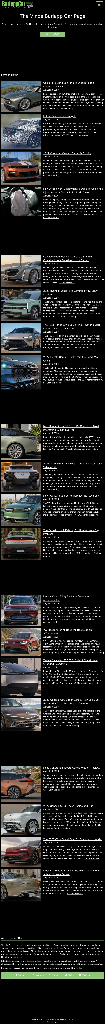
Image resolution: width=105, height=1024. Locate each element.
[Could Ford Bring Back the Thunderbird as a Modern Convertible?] (21, 96)
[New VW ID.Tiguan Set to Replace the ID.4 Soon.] (21, 510)
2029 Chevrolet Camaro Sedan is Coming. (67, 153)
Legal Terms (49, 1019)
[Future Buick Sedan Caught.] (21, 132)
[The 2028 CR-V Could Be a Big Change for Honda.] (21, 852)
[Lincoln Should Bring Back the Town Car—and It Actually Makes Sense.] (21, 885)
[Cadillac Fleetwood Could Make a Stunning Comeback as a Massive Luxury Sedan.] (21, 271)
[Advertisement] (52, 56)
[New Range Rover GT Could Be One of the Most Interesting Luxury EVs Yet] (21, 442)
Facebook (22, 975)
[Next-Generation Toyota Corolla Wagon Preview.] (21, 784)
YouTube (86, 975)
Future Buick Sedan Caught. (59, 116)
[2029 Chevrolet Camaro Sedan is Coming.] (21, 168)
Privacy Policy (60, 1019)
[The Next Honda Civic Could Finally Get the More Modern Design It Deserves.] (21, 338)
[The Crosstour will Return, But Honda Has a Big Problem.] (21, 544)
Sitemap (70, 1019)
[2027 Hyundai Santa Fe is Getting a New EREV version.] (21, 305)
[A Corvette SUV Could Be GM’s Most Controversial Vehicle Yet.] (21, 477)
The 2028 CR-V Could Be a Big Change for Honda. (72, 839)
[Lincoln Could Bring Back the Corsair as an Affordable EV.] (21, 610)
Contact (40, 1019)
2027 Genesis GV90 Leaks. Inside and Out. (68, 805)
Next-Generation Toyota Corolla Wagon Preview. (71, 767)
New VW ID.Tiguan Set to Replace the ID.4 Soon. (71, 495)
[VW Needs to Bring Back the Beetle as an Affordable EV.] (21, 642)
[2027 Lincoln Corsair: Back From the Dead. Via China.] (21, 372)
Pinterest (56, 975)
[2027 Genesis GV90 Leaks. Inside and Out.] (21, 820)
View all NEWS (52, 34)
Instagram (39, 975)
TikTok (71, 975)
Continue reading (65, 108)
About (34, 1019)
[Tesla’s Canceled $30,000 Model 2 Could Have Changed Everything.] (21, 677)
